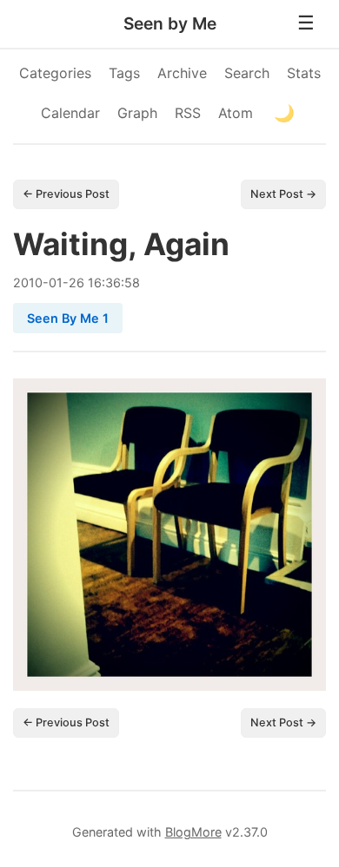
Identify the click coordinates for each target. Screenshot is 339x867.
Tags (124, 73)
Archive (182, 73)
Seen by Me (169, 23)
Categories (55, 73)
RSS (188, 113)
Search (246, 73)
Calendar (70, 113)
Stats (304, 73)
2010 (28, 282)
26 (76, 282)
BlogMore (193, 831)
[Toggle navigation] (306, 23)
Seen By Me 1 (68, 318)
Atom (235, 113)
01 (56, 282)
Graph (137, 113)
